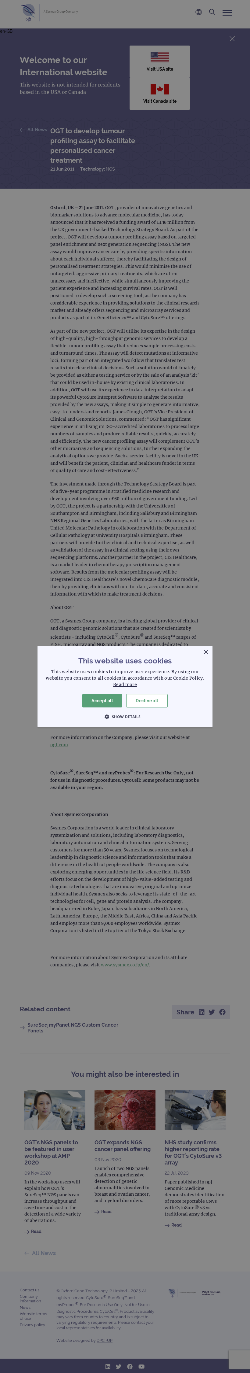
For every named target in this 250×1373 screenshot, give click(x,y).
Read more (125, 684)
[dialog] (125, 686)
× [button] (205, 652)
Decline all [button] (147, 700)
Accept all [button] (102, 700)
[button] (125, 717)
